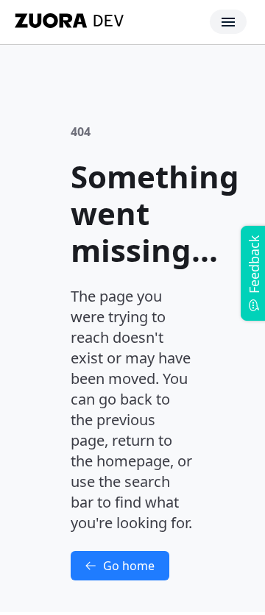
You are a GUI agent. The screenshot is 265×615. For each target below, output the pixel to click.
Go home (129, 566)
